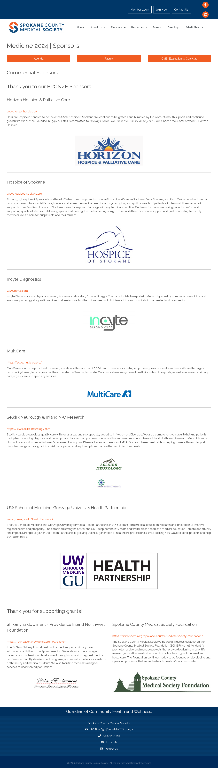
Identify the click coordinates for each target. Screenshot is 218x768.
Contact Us (181, 9)
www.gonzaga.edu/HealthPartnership (30, 519)
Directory (173, 27)
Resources (137, 27)
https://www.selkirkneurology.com (28, 429)
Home (80, 27)
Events (157, 27)
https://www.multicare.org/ (24, 362)
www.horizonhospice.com (23, 111)
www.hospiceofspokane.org (24, 193)
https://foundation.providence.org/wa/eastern (36, 641)
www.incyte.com (17, 290)
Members (116, 27)
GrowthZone (144, 763)
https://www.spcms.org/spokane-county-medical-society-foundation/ (157, 636)
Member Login (140, 9)
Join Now (161, 9)
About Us (96, 27)
